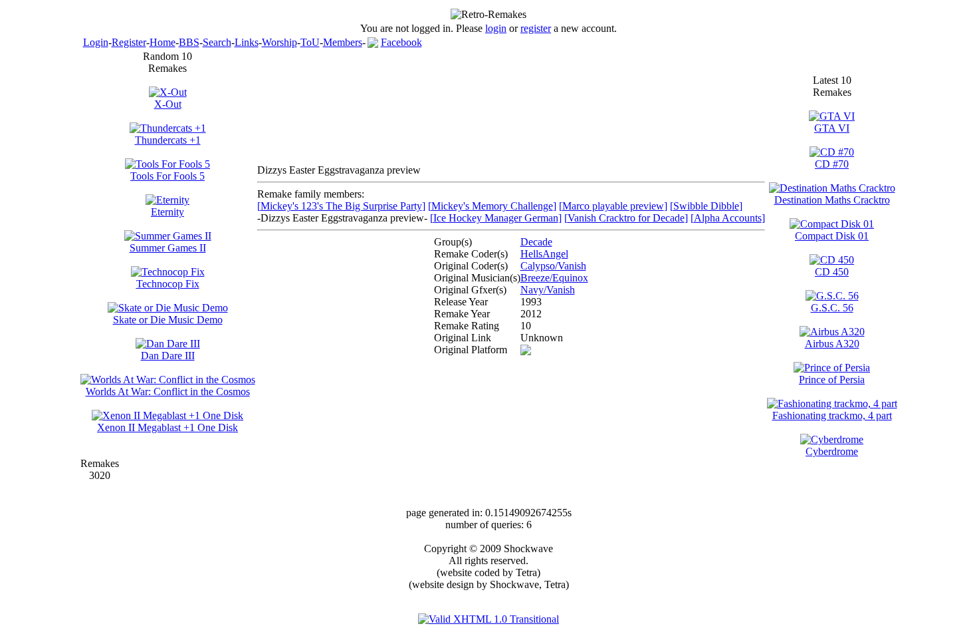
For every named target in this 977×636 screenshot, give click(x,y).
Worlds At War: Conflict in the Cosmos (168, 391)
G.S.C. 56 (832, 307)
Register (129, 42)
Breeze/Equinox (554, 277)
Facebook (401, 42)
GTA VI (831, 128)
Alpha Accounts (728, 218)
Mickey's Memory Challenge (492, 206)
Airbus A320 (832, 343)
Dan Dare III (168, 355)
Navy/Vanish (547, 289)
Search (217, 42)
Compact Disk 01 (832, 235)
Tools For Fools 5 (167, 176)
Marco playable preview (613, 206)
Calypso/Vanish (553, 265)
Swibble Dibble (706, 206)
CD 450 (832, 271)
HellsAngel (544, 253)
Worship (279, 42)
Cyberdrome (832, 451)
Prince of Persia (832, 379)
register (535, 28)
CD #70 (832, 164)
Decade (536, 241)
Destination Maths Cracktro (832, 200)
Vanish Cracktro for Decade (626, 218)
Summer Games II (168, 247)
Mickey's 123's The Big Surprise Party (341, 206)
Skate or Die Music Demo (168, 319)
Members (342, 42)
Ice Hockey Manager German (496, 218)
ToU (310, 42)
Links (247, 42)
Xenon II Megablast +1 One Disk (167, 427)
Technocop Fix (167, 283)
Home (162, 42)
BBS (189, 42)
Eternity (167, 212)
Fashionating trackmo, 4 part (832, 415)
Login (95, 42)
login (495, 28)
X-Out (167, 104)
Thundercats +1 (168, 140)
